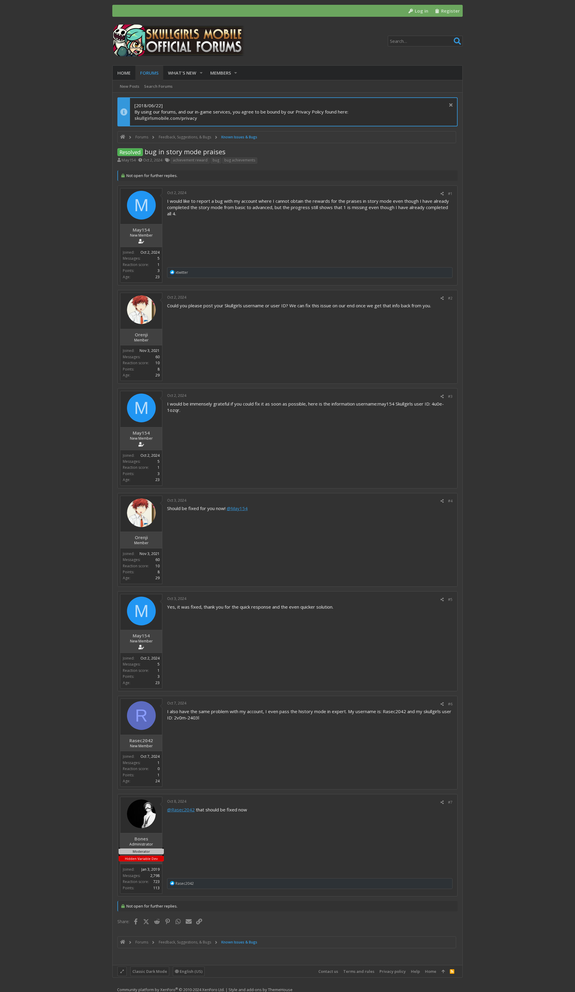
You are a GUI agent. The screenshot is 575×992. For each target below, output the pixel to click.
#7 (450, 802)
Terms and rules (358, 971)
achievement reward (190, 160)
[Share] (442, 193)
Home (430, 971)
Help (415, 971)
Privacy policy (392, 971)
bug (216, 160)
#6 (450, 704)
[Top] (443, 971)
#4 (450, 500)
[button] (201, 73)
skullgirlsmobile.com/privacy (165, 118)
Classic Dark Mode (149, 971)
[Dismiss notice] (450, 105)
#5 (450, 599)
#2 (450, 298)
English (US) (190, 971)
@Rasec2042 (181, 810)
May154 (129, 160)
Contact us (328, 971)
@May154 (237, 508)
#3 (450, 396)
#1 (450, 193)
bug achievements (239, 160)
